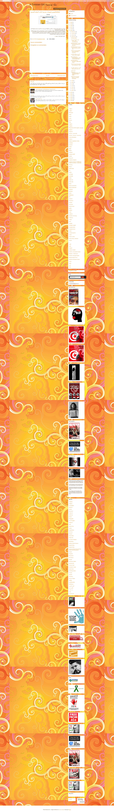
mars (72, 87)
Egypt (70, 148)
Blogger (69, 809)
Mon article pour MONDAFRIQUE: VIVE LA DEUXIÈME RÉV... (76, 57)
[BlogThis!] (50, 39)
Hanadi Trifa (71, 526)
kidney (70, 177)
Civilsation (71, 142)
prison (70, 212)
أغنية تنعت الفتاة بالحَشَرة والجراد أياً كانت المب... (75, 55)
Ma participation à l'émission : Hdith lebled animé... (76, 61)
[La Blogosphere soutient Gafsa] (74, 438)
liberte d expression (72, 185)
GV (69, 170)
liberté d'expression (72, 187)
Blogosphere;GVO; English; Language (76, 127)
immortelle (71, 176)
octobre (72, 35)
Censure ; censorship (73, 133)
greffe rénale (71, 168)
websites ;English (72, 249)
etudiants (70, 152)
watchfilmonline (72, 582)
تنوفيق (70, 263)
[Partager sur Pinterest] (54, 39)
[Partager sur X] (51, 39)
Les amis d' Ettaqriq (72, 539)
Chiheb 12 (71, 513)
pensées (70, 202)
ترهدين (70, 261)
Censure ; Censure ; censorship (75, 135)
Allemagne (71, 112)
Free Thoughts (72, 520)
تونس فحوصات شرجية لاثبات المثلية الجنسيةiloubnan (75, 40)
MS (69, 196)
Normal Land (71, 563)
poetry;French (71, 206)
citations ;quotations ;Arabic (74, 140)
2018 (71, 25)
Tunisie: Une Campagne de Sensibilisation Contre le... (75, 51)
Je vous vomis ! (74, 38)
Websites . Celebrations (73, 253)
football (70, 156)
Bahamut (70, 507)
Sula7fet (70, 574)
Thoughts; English (72, 225)
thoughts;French (72, 229)
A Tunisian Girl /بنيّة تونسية (43, 4)
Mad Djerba (71, 541)
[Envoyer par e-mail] (49, 39)
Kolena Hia (71, 537)
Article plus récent (34, 75)
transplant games (72, 232)
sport (70, 221)
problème (71, 213)
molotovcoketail (61, 809)
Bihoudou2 (71, 511)
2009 (71, 100)
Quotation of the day (73, 215)
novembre (73, 33)
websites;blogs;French (73, 257)
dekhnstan (71, 514)
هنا (55, 36)
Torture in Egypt (72, 578)
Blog (70, 122)
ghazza (70, 166)
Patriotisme (71, 200)
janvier (72, 90)
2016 (71, 28)
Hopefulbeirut (71, 530)
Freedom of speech (72, 159)
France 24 (71, 158)
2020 (71, 22)
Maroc (70, 193)
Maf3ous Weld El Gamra (73, 543)
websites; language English (74, 255)
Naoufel (70, 559)
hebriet (70, 528)
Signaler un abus (73, 270)
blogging (70, 125)
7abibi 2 (70, 110)
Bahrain (70, 120)
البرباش (71, 13)
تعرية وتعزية (73, 70)
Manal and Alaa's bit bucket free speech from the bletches (75, 550)
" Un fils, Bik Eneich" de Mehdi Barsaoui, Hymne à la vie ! (45, 89)
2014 (71, 92)
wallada (70, 580)
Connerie (70, 144)
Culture (70, 146)
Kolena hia (71, 179)
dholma (70, 516)
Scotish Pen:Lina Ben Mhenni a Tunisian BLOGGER (75, 77)
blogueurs (71, 131)
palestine (70, 198)
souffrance (71, 217)
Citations (70, 139)
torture (70, 230)
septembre (73, 36)
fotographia (71, 518)
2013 (71, 94)
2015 (71, 30)
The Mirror (71, 576)
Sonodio (70, 572)
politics (70, 208)
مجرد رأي (32, 81)
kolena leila (71, 181)
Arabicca (70, 503)
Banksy (70, 509)
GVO (70, 524)
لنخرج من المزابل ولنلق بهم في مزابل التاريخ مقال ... (76, 68)
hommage (71, 174)
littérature (71, 191)
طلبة (70, 266)
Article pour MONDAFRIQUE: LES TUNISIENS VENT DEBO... (75, 73)
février (72, 88)
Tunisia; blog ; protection (73, 238)
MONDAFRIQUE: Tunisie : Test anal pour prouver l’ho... (76, 47)
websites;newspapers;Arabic (74, 259)
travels (70, 234)
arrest (70, 118)
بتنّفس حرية (71, 587)
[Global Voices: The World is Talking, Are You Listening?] (73, 681)
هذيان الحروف (71, 593)
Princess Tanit (71, 565)
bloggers (70, 123)
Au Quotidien (71, 505)
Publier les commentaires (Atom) (50, 78)
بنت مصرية (71, 589)
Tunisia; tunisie (72, 236)
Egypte (70, 150)
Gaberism (71, 522)
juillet (72, 82)
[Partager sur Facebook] (52, 39)
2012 (71, 95)
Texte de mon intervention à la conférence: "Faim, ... (76, 65)
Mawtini (70, 551)
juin (72, 83)
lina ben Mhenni (73, 15)
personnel (71, 204)
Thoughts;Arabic (72, 227)
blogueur (70, 129)
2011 (71, 97)
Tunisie (70, 240)
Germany (70, 164)
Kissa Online (71, 535)
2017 (71, 27)
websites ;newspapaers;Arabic (74, 251)
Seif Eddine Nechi (72, 570)
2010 (71, 98)
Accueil (47, 75)
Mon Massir (71, 557)
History (70, 172)
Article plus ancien (61, 75)
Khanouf (70, 533)
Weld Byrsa (71, 584)
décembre (73, 31)
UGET (70, 244)
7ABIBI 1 (70, 108)
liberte (70, 183)
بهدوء (70, 591)
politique (70, 210)
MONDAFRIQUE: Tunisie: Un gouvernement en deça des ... (76, 44)
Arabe (70, 114)
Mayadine (71, 553)
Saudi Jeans (71, 568)
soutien (70, 219)
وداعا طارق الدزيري (38, 98)
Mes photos (71, 555)
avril (72, 85)
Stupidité (70, 223)
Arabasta (70, 501)
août (72, 80)
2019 (71, 23)
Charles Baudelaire (72, 137)
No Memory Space (72, 561)
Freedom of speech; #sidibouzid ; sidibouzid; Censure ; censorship (75, 162)
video (70, 246)
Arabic (70, 116)
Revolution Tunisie (72, 567)
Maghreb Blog (71, 545)
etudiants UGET (72, 154)
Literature (71, 189)
